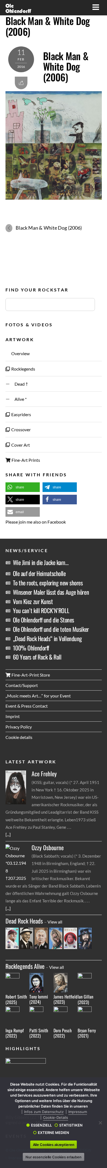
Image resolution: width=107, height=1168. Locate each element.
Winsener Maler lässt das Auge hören (51, 592)
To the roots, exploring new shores (48, 582)
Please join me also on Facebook (35, 521)
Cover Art (20, 444)
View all (54, 921)
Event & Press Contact (26, 705)
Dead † (19, 383)
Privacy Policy (18, 726)
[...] (8, 834)
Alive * (18, 399)
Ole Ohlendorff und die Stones (43, 619)
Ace (44, 773)
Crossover (20, 429)
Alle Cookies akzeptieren (53, 1144)
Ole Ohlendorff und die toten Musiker (51, 629)
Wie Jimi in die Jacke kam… (41, 562)
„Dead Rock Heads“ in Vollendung (47, 638)
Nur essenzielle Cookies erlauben (53, 1157)
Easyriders (20, 414)
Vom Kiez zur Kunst (33, 601)
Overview (20, 353)
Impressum (77, 1111)
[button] (22, 487)
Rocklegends (22, 368)
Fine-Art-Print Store (30, 674)
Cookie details (18, 737)
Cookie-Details (55, 1117)
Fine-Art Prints (25, 460)
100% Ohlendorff (31, 647)
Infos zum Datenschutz (44, 1111)
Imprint (12, 716)
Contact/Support (21, 685)
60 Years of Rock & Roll (37, 656)
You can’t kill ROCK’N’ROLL (41, 610)
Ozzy (48, 847)
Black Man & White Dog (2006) (47, 25)
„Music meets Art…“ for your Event (38, 695)
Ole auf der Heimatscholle (39, 573)
